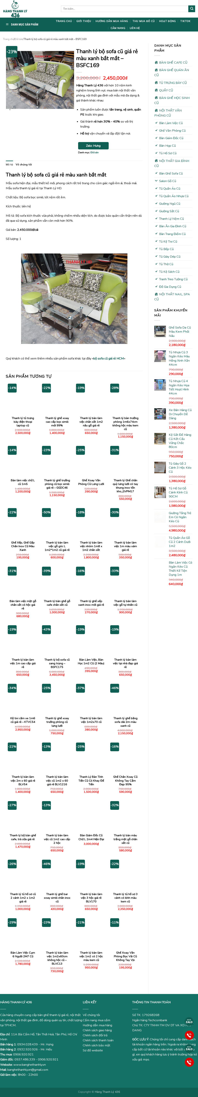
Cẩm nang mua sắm (96, 1020)
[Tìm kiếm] (191, 8)
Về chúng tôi (24, 164)
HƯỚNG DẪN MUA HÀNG (112, 21)
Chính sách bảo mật (96, 1045)
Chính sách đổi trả (95, 1035)
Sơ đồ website (93, 1050)
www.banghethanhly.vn (29, 1065)
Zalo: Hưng (93, 146)
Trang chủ (8, 39)
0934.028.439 (27, 1044)
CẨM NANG (118, 28)
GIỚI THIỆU (83, 21)
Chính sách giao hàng (97, 1030)
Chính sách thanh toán (98, 1040)
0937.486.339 (25, 1059)
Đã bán (19, 39)
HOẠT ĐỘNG (167, 21)
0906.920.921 (23, 1054)
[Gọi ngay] (189, 1035)
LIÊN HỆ (135, 28)
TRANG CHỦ (64, 21)
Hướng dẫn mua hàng (97, 1025)
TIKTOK (185, 21)
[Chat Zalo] (189, 1021)
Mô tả (9, 164)
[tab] (9, 165)
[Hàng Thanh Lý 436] (29, 9)
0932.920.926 (27, 1049)
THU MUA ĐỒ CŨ (143, 21)
